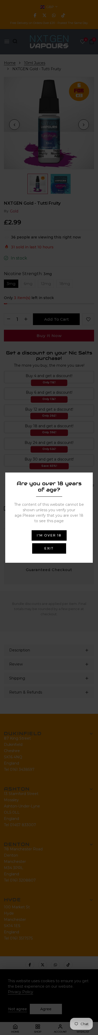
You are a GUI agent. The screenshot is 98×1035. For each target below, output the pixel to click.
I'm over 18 (49, 535)
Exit (49, 548)
